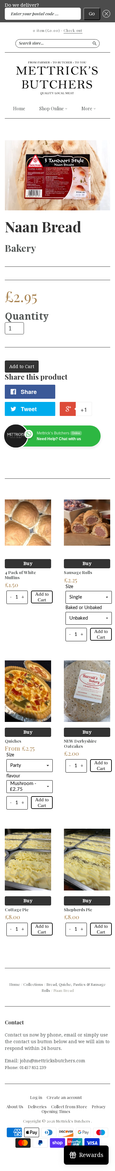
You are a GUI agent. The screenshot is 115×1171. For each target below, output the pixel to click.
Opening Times (56, 1111)
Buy (28, 563)
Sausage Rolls (78, 572)
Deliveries (37, 1106)
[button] (105, 14)
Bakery (20, 248)
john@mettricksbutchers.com (52, 1060)
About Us (14, 1106)
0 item (46, 30)
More (87, 109)
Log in (36, 1097)
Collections (33, 984)
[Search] (94, 43)
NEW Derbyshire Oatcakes (80, 743)
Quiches (13, 741)
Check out (73, 30)
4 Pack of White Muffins (20, 575)
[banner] (57, 77)
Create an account (64, 1097)
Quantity (27, 316)
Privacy (99, 1106)
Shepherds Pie (78, 909)
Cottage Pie (16, 909)
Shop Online (52, 109)
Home (19, 108)
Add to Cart (42, 597)
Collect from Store (69, 1106)
